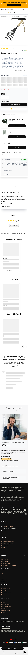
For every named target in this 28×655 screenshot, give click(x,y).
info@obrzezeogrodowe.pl (9, 531)
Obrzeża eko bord (5, 604)
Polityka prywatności (6, 563)
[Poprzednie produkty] (22, 346)
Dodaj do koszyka (15, 104)
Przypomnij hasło (5, 575)
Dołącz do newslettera (8, 628)
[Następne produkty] (25, 346)
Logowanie (3, 573)
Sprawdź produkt (18, 394)
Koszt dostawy (4, 547)
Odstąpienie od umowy (6, 549)
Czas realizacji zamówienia (7, 541)
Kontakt (3, 612)
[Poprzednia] (1, 3)
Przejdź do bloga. (6, 445)
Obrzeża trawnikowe (6, 606)
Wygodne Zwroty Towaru (7, 543)
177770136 (22, 9)
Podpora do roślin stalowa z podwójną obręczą (16, 142)
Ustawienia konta (5, 581)
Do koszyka (10, 268)
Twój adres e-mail (5, 626)
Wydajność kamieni (5, 588)
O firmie (3, 602)
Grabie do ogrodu (23, 16)
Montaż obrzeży (4, 590)
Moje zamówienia (5, 577)
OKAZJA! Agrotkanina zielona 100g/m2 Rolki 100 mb (16, 120)
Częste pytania (4, 561)
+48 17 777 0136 (8, 527)
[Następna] (26, 3)
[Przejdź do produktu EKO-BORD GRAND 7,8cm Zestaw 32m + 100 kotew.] (11, 294)
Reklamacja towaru (5, 551)
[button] (14, 215)
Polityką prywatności (9, 632)
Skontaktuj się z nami (14, 5)
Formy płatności (4, 545)
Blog (2, 594)
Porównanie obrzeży (6, 592)
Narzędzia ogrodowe (13, 16)
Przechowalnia (4, 579)
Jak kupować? (4, 559)
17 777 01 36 (6, 458)
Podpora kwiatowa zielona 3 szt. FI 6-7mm (17, 130)
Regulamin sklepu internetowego (8, 565)
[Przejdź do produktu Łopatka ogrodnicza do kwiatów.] (11, 329)
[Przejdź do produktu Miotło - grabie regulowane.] (11, 253)
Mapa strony (4, 608)
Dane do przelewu (5, 610)
